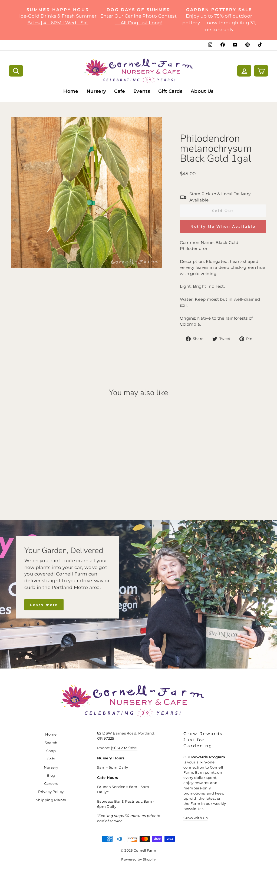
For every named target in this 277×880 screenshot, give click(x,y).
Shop (51, 751)
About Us (202, 91)
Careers (51, 784)
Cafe (119, 91)
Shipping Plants (51, 800)
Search (51, 743)
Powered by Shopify (138, 859)
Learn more (44, 605)
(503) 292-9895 (124, 748)
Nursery (96, 91)
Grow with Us (195, 818)
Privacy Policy (51, 792)
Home (70, 91)
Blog (51, 775)
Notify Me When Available (222, 226)
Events (141, 91)
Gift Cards (170, 91)
